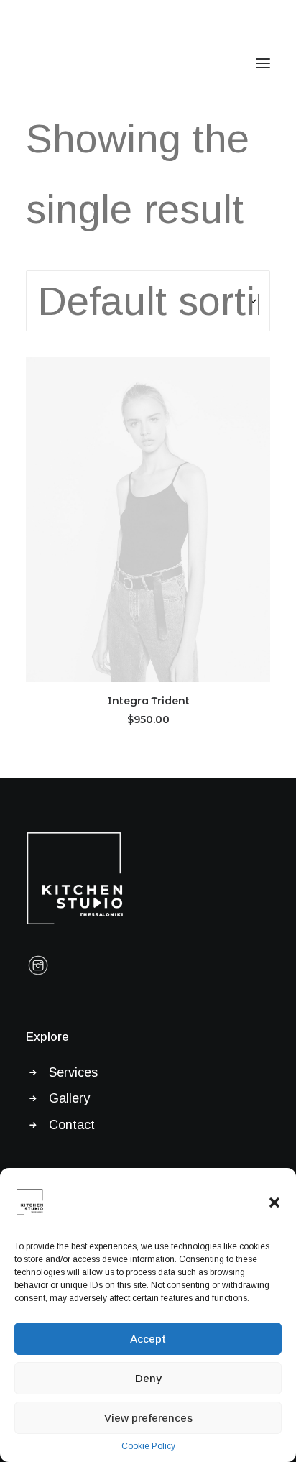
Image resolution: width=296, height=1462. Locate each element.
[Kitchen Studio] (76, 63)
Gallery (69, 1098)
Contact (72, 1125)
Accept (148, 1339)
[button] (274, 1202)
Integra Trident (148, 700)
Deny (148, 1378)
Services (73, 1072)
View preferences (148, 1418)
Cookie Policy (148, 1446)
